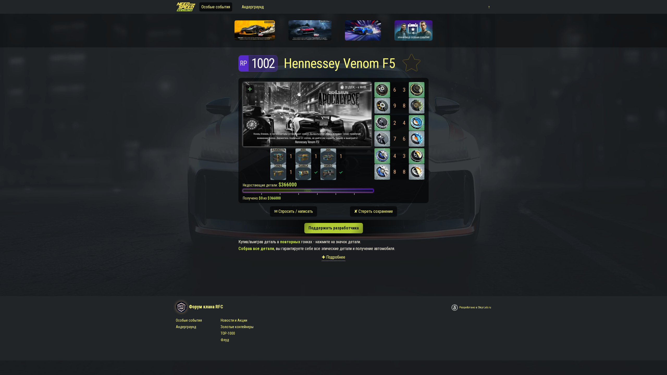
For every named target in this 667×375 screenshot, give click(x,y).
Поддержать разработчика (333, 228)
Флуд (225, 340)
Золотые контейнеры (237, 327)
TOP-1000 (228, 333)
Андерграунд (253, 6)
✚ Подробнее (333, 257)
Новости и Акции (234, 320)
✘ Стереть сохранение (373, 211)
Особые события (215, 6)
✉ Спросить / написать (293, 211)
